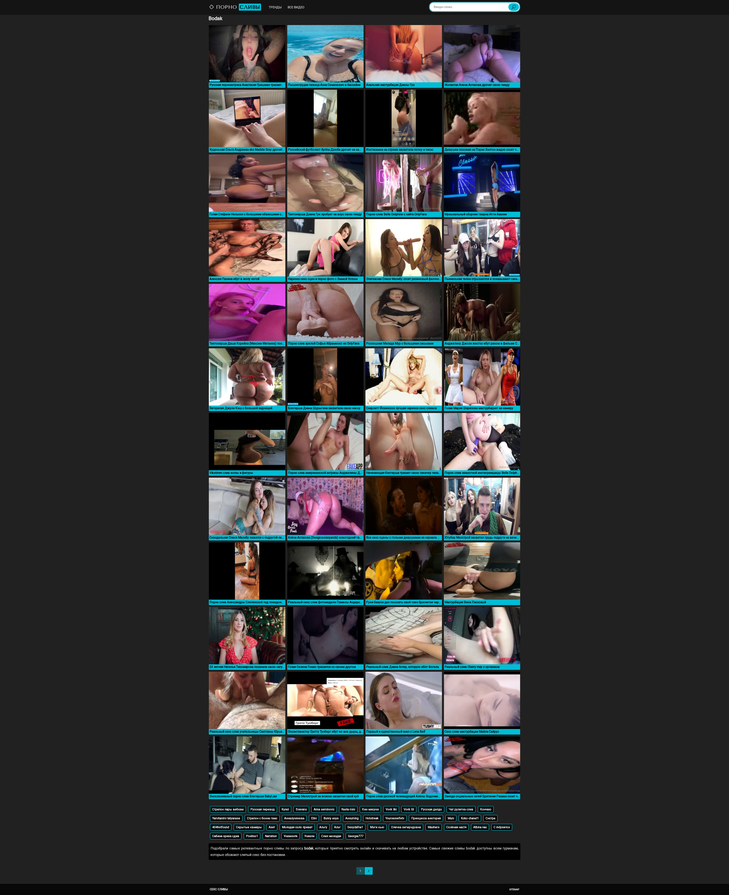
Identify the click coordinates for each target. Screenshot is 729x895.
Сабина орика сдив (225, 836)
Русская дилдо (431, 809)
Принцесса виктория (426, 818)
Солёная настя (456, 827)
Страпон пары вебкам (228, 809)
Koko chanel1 (470, 818)
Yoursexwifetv (394, 818)
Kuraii (285, 809)
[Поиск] (513, 7)
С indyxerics (502, 827)
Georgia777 (355, 836)
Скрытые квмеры (249, 827)
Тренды (275, 7)
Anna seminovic (324, 809)
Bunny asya (330, 818)
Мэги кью (377, 827)
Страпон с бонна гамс (262, 818)
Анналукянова (294, 818)
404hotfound (220, 827)
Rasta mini (348, 809)
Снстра (490, 818)
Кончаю (485, 809)
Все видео (296, 7)
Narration (271, 836)
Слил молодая (331, 836)
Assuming (352, 818)
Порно (237, 7)
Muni (451, 818)
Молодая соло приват (297, 827)
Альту (323, 827)
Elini (314, 818)
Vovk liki (391, 809)
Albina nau (480, 827)
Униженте (290, 836)
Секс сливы (219, 889)
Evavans (301, 809)
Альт (337, 827)
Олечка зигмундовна (406, 827)
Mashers (433, 827)
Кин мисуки (370, 809)
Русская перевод (262, 809)
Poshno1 (252, 836)
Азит (272, 827)
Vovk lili (409, 809)
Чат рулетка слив (461, 809)
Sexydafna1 (355, 827)
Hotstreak (372, 818)
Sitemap (514, 889)
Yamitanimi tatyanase (226, 818)
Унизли (309, 836)
